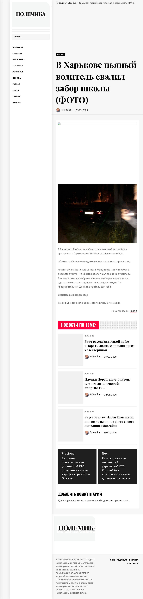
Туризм (16, 96)
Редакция (122, 560)
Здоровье (18, 71)
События (17, 53)
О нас (112, 560)
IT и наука (18, 65)
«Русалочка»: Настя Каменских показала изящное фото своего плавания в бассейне (109, 421)
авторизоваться (119, 500)
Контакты (132, 563)
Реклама (133, 560)
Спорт (16, 90)
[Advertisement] (97, 29)
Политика (18, 47)
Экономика (19, 59)
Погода (17, 78)
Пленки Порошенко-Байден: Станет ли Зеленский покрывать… (107, 383)
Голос (133, 310)
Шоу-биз (17, 102)
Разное (16, 84)
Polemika (66, 109)
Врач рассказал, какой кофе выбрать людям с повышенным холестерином (109, 345)
